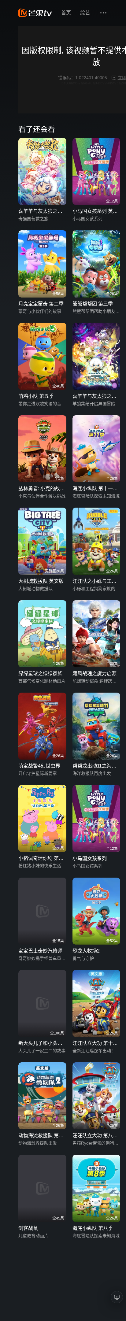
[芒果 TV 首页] (35, 13)
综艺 (85, 12)
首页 (66, 12)
